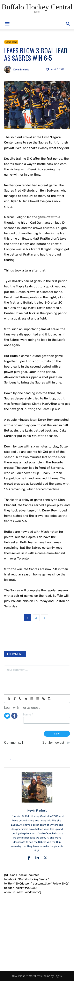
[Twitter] (7, 715)
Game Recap (11, 41)
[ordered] (32, 698)
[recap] (37, 105)
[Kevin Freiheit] (8, 69)
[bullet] (37, 698)
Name (28, 714)
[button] (68, 23)
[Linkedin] (37, 858)
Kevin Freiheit (21, 69)
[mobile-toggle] (7, 23)
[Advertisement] (37, 932)
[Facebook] (14, 715)
